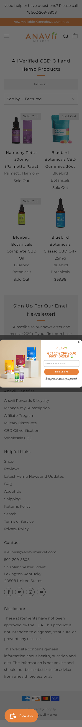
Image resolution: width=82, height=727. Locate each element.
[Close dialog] (79, 342)
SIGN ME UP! (61, 372)
